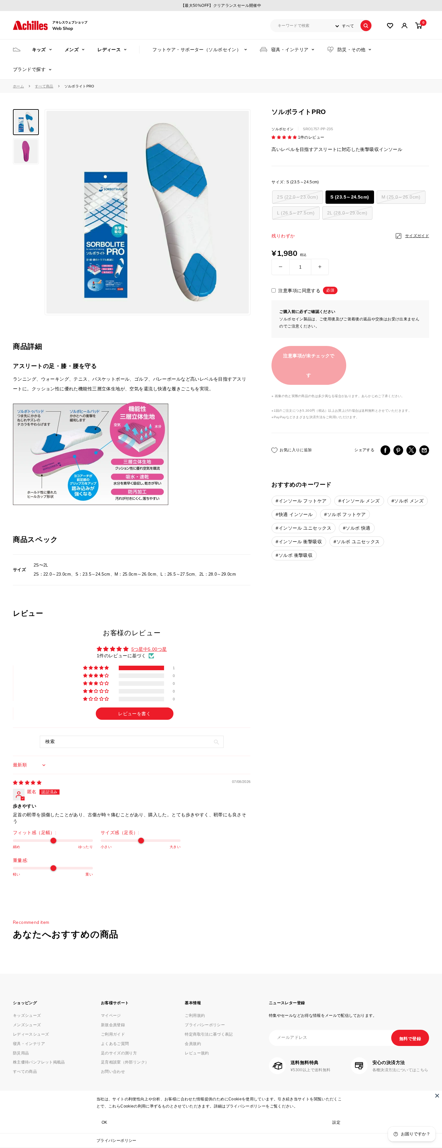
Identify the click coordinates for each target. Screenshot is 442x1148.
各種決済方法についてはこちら (400, 1070)
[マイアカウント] (390, 26)
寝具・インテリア (289, 49)
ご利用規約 (195, 1015)
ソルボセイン (282, 129)
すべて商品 (44, 86)
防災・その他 (351, 49)
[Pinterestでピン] (398, 450)
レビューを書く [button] (134, 713)
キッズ (39, 49)
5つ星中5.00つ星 (149, 649)
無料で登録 (410, 1038)
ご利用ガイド (113, 1034)
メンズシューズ (27, 1025)
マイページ (111, 1015)
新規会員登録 (113, 1025)
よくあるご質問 (115, 1043)
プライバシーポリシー (116, 1140)
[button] (284, 137)
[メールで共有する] (424, 450)
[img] (27, 782)
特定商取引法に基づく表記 (209, 1034)
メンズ (72, 49)
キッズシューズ (27, 1015)
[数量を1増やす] (319, 267)
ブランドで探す (29, 69)
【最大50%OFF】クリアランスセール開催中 (221, 5)
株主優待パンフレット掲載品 (39, 1062)
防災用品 (21, 1053)
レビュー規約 (197, 1053)
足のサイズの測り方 (119, 1053)
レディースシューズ (31, 1034)
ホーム (18, 86)
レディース (109, 49)
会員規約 (193, 1043)
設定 (336, 1122)
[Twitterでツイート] (411, 450)
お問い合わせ (113, 1071)
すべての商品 (25, 1071)
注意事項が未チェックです (309, 365)
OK (104, 1122)
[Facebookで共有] (385, 450)
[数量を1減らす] (280, 267)
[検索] (365, 25)
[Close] (437, 1095)
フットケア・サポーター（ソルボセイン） (196, 49)
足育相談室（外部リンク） (125, 1062)
